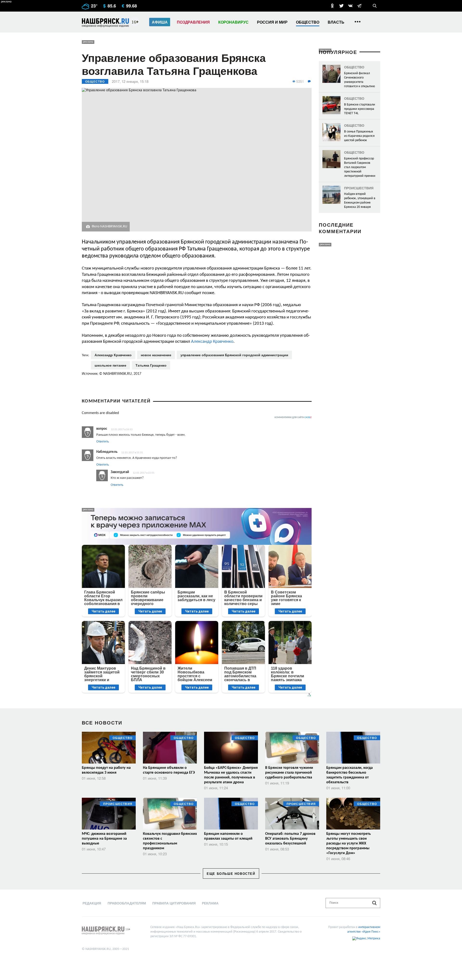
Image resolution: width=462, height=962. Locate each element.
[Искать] (374, 903)
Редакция (92, 903)
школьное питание (110, 365)
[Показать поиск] (374, 6)
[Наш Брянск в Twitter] (341, 6)
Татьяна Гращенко (151, 365)
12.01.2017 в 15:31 (132, 452)
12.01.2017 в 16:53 (122, 429)
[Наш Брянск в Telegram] (359, 6)
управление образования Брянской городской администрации (234, 354)
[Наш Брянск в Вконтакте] (350, 6)
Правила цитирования (174, 903)
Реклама (210, 903)
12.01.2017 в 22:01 (143, 473)
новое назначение (156, 354)
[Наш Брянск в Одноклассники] (332, 6)
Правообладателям (127, 903)
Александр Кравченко (212, 341)
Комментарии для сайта (293, 417)
